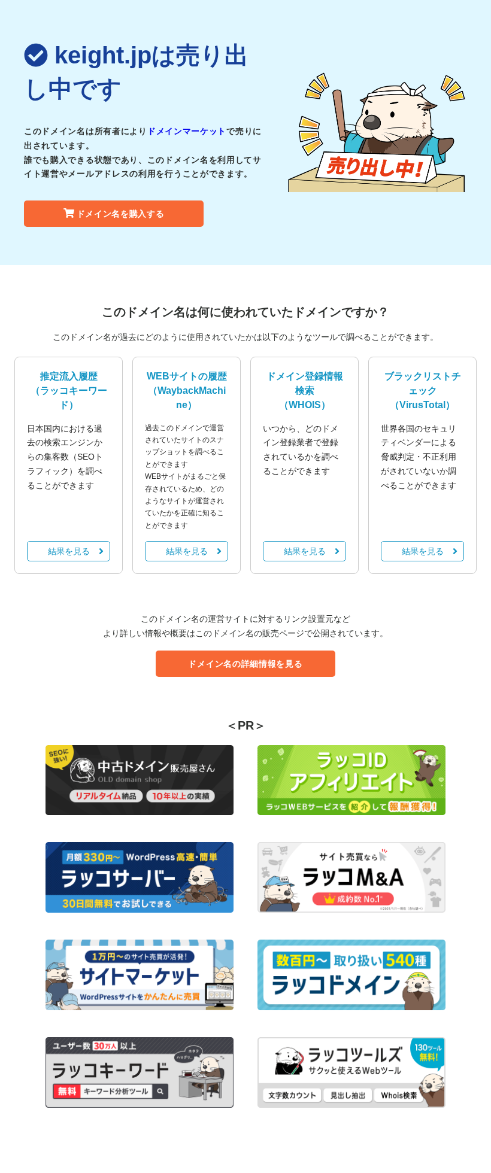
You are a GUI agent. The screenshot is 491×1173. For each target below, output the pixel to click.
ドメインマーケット (186, 131)
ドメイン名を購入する (121, 213)
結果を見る (69, 551)
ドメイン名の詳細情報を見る (245, 663)
